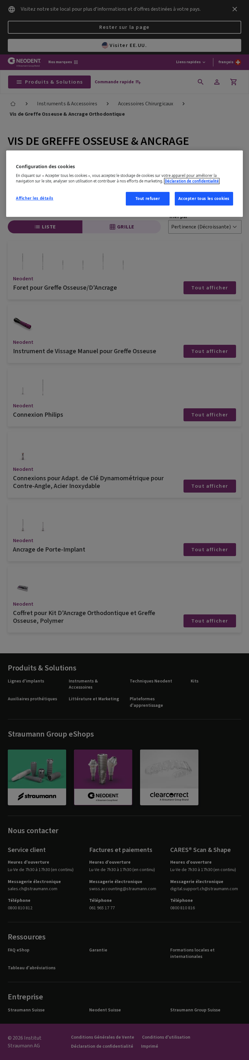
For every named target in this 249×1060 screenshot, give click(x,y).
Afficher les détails (34, 198)
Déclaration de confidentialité (192, 181)
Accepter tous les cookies (204, 198)
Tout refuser (148, 198)
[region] (124, 183)
